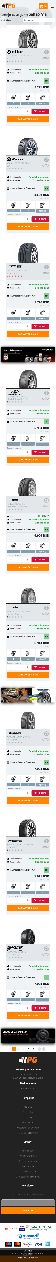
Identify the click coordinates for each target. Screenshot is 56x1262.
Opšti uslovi (28, 1112)
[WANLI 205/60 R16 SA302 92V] (28, 143)
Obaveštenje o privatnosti (28, 1176)
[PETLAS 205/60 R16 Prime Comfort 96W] (28, 592)
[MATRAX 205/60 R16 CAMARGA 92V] (28, 932)
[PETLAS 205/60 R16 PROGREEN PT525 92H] (28, 484)
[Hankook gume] (28, 355)
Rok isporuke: (15, 73)
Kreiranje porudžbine (28, 1161)
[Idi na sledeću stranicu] (39, 1049)
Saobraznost (28, 1122)
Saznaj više (33, 1257)
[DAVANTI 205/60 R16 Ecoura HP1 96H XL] (28, 717)
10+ (46, 81)
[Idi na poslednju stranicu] (44, 1049)
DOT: (12, 516)
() (44, 6)
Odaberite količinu (14, 107)
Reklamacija (28, 1166)
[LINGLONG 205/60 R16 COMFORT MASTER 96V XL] (28, 377)
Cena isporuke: (16, 69)
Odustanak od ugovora (28, 1127)
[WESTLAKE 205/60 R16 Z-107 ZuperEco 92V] (28, 251)
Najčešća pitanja (28, 1171)
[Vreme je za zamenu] (28, 1036)
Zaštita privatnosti (28, 1155)
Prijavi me (28, 1210)
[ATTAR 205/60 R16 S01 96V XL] (28, 36)
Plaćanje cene (28, 1150)
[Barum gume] (28, 695)
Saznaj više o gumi (28, 119)
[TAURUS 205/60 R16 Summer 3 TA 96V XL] (28, 825)
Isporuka (28, 1117)
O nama (28, 1106)
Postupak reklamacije (28, 1132)
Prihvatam (22, 1257)
